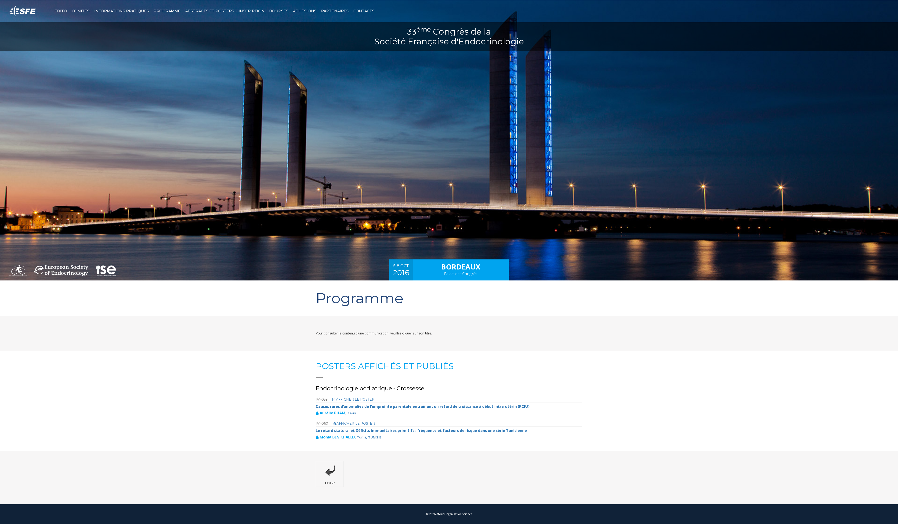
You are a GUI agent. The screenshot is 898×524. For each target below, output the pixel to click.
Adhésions (304, 11)
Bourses (278, 11)
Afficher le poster (354, 399)
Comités (81, 11)
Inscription (251, 11)
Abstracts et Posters (209, 11)
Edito (60, 11)
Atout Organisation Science (454, 514)
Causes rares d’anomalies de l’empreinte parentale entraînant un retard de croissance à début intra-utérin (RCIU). (423, 406)
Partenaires (335, 11)
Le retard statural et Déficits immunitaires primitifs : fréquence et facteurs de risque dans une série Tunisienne (421, 430)
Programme (167, 11)
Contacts (363, 11)
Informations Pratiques (121, 11)
